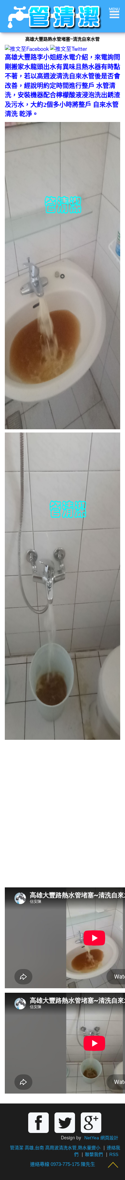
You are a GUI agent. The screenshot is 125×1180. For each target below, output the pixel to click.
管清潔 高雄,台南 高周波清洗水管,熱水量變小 (55, 1147)
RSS (113, 1154)
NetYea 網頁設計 (101, 1137)
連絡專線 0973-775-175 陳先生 (62, 1164)
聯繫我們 (94, 1154)
